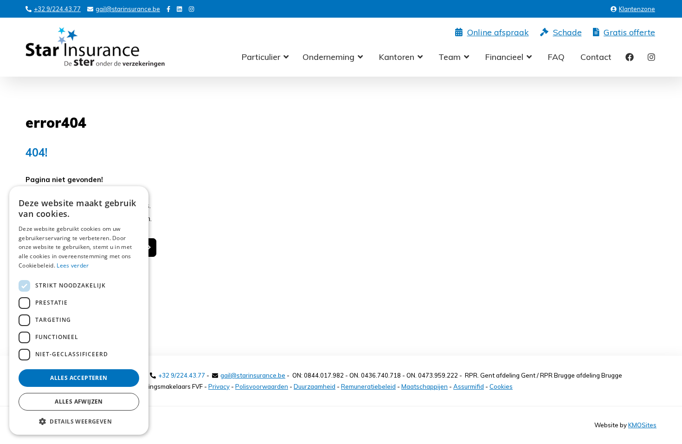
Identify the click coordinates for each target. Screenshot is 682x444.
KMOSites (642, 425)
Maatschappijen (424, 386)
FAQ (556, 57)
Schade (567, 32)
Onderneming (328, 57)
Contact (595, 57)
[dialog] (78, 310)
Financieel (504, 57)
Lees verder (73, 265)
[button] (79, 421)
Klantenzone (637, 9)
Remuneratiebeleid (368, 386)
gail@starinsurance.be (128, 9)
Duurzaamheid (314, 386)
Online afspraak (498, 32)
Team (449, 57)
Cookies (501, 386)
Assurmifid (468, 386)
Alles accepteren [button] (78, 378)
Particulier (260, 57)
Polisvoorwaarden (261, 386)
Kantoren (396, 57)
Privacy (219, 386)
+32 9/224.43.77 (57, 9)
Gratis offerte (629, 32)
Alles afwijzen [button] (79, 401)
